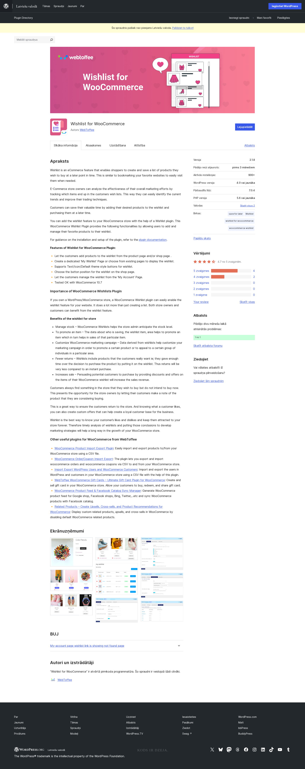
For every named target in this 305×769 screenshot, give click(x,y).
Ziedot (186, 727)
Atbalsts (249, 145)
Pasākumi (187, 722)
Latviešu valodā (56, 750)
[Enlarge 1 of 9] (88, 542)
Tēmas (74, 722)
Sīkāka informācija (65, 145)
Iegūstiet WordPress (285, 6)
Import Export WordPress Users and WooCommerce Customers (96, 469)
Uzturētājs (20, 727)
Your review (201, 302)
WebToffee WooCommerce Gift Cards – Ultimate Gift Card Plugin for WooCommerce (110, 480)
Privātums (19, 733)
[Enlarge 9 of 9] (178, 605)
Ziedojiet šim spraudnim (208, 381)
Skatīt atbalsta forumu (207, 345)
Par (16, 716)
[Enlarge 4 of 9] (133, 542)
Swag (187, 733)
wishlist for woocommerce (239, 221)
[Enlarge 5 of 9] (133, 568)
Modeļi (74, 733)
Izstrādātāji (132, 727)
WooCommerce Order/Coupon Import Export (84, 459)
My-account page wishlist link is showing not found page (87, 645)
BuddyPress (245, 733)
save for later (236, 213)
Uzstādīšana (117, 145)
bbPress (243, 727)
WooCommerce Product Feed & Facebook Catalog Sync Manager (98, 490)
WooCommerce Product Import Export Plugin (84, 448)
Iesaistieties (189, 716)
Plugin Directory (23, 17)
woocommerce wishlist (241, 228)
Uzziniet (131, 716)
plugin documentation (153, 239)
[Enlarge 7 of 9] (178, 542)
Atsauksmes (93, 145)
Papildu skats (202, 238)
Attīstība (139, 145)
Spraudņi (75, 727)
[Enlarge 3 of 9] (88, 598)
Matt (241, 722)
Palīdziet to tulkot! (183, 27)
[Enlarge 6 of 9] (133, 602)
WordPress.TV (134, 733)
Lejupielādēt (245, 126)
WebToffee (87, 130)
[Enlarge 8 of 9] (178, 577)
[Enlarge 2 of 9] (88, 574)
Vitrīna (73, 716)
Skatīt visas (247, 302)
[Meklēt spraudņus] (51, 39)
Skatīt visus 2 (247, 205)
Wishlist (249, 213)
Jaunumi (18, 722)
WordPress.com (247, 716)
